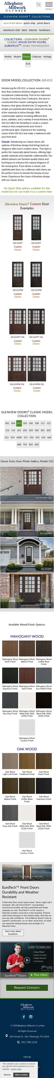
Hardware (44, 30)
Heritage (47, 57)
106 (31, 423)
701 (25, 445)
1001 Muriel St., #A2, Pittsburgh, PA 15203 (29, 1036)
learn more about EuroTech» (13, 932)
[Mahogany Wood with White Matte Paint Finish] (27, 700)
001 (7, 423)
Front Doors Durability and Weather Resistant (20, 892)
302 (49, 430)
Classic (26, 57)
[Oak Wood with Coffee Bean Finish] (27, 786)
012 (19, 423)
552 (32, 437)
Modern (17, 57)
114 (13, 430)
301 (43, 430)
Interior (33, 30)
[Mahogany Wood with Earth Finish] (10, 649)
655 (43, 437)
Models (8, 57)
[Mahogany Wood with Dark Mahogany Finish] (27, 676)
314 (13, 437)
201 (19, 430)
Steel (24, 30)
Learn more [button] (16, 1069)
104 (25, 423)
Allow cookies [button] (21, 1075)
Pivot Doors (43, 23)
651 (37, 437)
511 (26, 437)
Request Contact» (27, 987)
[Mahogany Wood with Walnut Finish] (27, 649)
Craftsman (36, 57)
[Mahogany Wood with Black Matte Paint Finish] (44, 700)
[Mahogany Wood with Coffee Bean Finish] (44, 649)
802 (37, 445)
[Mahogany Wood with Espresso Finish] (10, 676)
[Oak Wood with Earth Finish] (44, 761)
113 (7, 430)
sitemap (27, 1057)
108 (37, 423)
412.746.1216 (29, 1042)
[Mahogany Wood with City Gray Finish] (10, 700)
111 (43, 423)
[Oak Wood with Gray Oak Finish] (10, 813)
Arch (28, 64)
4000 (19, 437)
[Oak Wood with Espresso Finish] (44, 786)
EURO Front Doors (12, 23)
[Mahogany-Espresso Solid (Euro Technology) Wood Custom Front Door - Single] (36, 228)
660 (49, 437)
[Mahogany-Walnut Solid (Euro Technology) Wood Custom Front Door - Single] (17, 228)
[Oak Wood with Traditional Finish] (27, 761)
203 (31, 430)
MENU (49, 8)
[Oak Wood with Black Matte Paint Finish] (44, 813)
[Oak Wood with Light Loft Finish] (10, 761)
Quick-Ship (29, 23)
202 (25, 430)
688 (19, 445)
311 (7, 437)
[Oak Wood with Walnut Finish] (10, 786)
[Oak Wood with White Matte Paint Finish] (27, 813)
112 (49, 423)
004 (13, 423)
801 (31, 445)
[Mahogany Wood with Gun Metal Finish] (44, 676)
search (38, 4)
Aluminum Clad (11, 30)
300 (37, 430)
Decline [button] (7, 1075)
